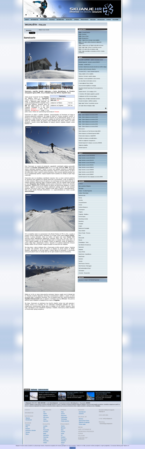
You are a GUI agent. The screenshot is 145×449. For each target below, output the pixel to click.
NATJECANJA (43, 19)
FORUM (109, 19)
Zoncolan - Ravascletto (84, 273)
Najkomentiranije (43, 389)
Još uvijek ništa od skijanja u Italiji (88, 49)
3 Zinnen (81, 183)
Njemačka (46, 435)
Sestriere (33, 109)
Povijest (28, 428)
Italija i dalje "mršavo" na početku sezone (90, 47)
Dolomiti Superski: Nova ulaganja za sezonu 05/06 (91, 176)
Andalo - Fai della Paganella (85, 190)
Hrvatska (45, 431)
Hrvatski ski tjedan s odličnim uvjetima (88, 101)
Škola (27, 434)
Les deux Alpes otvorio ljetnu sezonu (87, 80)
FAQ (27, 426)
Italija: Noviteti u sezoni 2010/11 (86, 165)
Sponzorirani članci (84, 420)
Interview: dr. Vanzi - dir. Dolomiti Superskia (89, 280)
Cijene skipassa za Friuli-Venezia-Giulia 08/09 (89, 131)
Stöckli (63, 442)
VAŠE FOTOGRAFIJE (84, 429)
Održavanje (64, 417)
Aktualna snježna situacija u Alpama (87, 69)
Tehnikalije (64, 419)
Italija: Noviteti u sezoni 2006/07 (86, 174)
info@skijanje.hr (107, 418)
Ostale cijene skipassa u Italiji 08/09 (87, 135)
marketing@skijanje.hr (106, 423)
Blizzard (63, 428)
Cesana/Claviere (84, 32)
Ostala (45, 442)
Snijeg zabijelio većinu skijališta (86, 73)
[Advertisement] (50, 369)
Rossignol (63, 439)
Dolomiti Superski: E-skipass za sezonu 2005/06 (90, 142)
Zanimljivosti (82, 412)
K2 (62, 435)
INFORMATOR (34, 19)
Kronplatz (81, 223)
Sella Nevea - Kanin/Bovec (85, 254)
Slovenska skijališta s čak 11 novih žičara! (75, 393)
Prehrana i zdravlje (31, 430)
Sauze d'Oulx (83, 36)
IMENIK (80, 427)
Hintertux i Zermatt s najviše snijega (87, 76)
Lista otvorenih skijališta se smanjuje (87, 85)
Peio (80, 235)
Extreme (28, 425)
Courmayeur (82, 209)
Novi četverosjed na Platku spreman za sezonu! (103, 393)
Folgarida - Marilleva (83, 214)
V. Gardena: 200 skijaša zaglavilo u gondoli (89, 94)
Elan (62, 430)
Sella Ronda (81, 256)
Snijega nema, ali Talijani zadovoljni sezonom (91, 45)
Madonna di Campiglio (84, 228)
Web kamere (82, 128)
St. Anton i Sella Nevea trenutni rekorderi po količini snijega (92, 66)
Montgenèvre (83, 38)
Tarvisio (80, 261)
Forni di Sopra (82, 216)
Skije (62, 412)
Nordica (63, 437)
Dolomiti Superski (83, 147)
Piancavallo (81, 237)
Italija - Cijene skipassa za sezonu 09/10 (88, 126)
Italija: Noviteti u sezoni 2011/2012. (87, 162)
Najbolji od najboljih (84, 422)
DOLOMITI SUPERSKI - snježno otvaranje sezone (91, 59)
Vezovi (63, 413)
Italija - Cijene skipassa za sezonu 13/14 (88, 117)
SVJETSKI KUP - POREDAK (83, 438)
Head (62, 433)
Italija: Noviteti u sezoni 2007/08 (86, 172)
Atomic (63, 426)
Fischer (63, 431)
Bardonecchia (82, 195)
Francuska (46, 430)
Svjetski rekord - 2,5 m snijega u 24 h (87, 91)
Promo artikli (82, 424)
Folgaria (80, 212)
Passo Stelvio (82, 230)
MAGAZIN (92, 19)
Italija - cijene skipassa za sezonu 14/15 (88, 114)
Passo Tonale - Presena (84, 233)
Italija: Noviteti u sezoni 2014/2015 (87, 155)
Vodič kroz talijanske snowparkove (87, 140)
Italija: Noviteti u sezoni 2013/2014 (87, 158)
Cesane (57, 111)
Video (44, 419)
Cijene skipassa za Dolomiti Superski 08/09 (89, 133)
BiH (44, 428)
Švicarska (46, 441)
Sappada (81, 249)
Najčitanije (34, 389)
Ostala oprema (65, 421)
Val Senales (81, 270)
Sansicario (81, 247)
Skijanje (28, 418)
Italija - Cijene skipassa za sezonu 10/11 (88, 124)
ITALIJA (42, 25)
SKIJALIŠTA (69, 19)
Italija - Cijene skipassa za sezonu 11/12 (88, 121)
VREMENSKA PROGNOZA (86, 431)
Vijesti (45, 413)
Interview (45, 421)
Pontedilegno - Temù (83, 242)
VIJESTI (27, 19)
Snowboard (29, 420)
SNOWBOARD (60, 19)
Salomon (63, 441)
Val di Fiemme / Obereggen (85, 265)
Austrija (45, 426)
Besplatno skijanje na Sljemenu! (48, 392)
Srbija (44, 439)
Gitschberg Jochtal (83, 219)
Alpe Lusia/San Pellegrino (85, 186)
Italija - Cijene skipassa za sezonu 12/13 (88, 119)
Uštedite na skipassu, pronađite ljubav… (88, 138)
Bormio (80, 197)
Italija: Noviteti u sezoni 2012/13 (86, 160)
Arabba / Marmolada (83, 193)
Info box (81, 419)
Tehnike (28, 432)
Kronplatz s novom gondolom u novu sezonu (89, 78)
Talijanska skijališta (83, 145)
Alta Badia (81, 188)
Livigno (80, 226)
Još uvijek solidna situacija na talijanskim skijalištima (90, 43)
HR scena (46, 417)
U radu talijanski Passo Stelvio (86, 83)
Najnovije (27, 389)
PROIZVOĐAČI (84, 19)
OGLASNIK (115, 19)
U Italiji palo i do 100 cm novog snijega (88, 96)
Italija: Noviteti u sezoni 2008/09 (86, 169)
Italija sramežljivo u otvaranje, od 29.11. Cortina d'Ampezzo (91, 52)
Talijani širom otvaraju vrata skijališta (89, 40)
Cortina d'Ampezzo (83, 207)
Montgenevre (35, 110)
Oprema (45, 415)
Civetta (80, 204)
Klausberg (81, 221)
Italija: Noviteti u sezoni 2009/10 (86, 167)
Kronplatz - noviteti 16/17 (84, 64)
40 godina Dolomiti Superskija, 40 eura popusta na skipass (90, 88)
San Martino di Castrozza (85, 244)
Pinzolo (80, 240)
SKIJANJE (52, 19)
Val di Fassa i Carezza (84, 263)
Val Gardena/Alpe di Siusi (85, 268)
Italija (44, 433)
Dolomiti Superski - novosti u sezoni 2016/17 (89, 62)
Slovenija (45, 437)
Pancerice (63, 415)
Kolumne (81, 413)
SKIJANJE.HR (101, 19)
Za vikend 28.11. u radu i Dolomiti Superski (89, 71)
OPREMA (76, 19)
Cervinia (81, 200)
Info (44, 412)
